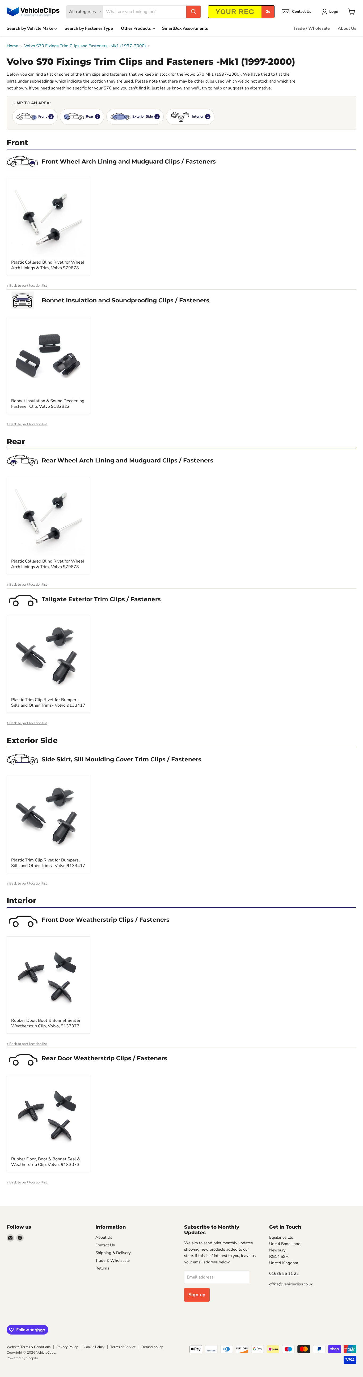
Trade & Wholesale (112, 1260)
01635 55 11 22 (284, 1273)
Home (12, 46)
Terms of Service (123, 1347)
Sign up (196, 1295)
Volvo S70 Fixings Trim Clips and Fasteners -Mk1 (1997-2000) (85, 46)
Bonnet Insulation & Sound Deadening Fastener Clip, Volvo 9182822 (47, 403)
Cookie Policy (94, 1347)
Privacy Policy (67, 1347)
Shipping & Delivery (113, 1252)
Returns (102, 1268)
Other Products (136, 28)
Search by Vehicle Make (30, 28)
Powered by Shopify (22, 1358)
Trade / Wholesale (311, 28)
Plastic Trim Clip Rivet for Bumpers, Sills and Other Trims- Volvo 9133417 (48, 702)
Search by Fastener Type (89, 28)
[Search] (193, 12)
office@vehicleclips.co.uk (291, 1284)
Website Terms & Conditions (28, 1347)
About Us (347, 28)
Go (267, 11)
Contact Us (105, 1245)
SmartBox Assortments (185, 28)
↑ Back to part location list (27, 286)
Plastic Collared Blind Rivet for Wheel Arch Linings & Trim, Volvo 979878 (47, 265)
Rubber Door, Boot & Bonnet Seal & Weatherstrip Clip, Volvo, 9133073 (45, 1023)
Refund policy (152, 1347)
